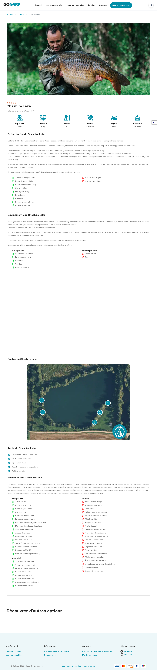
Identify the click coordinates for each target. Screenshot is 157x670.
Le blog (91, 5)
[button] (151, 5)
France (21, 14)
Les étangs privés (54, 5)
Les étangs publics (75, 5)
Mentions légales (89, 655)
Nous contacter (51, 655)
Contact (103, 5)
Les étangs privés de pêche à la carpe (78, 666)
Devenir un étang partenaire (56, 651)
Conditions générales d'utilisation (97, 651)
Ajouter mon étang (121, 5)
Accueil (38, 5)
